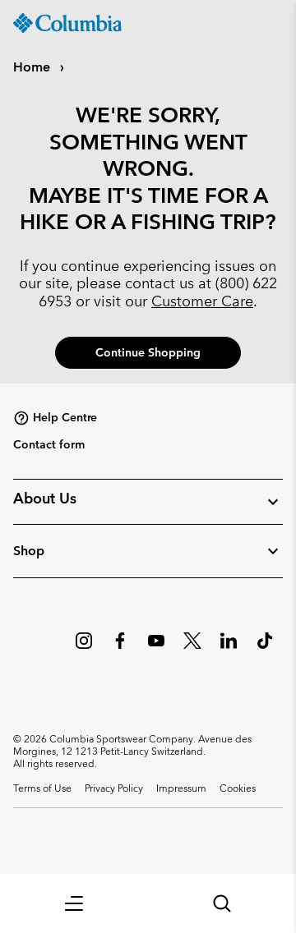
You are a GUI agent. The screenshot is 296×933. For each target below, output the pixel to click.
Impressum (181, 787)
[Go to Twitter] (192, 649)
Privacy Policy (114, 787)
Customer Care (202, 301)
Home (33, 67)
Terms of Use (42, 787)
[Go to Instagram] (84, 649)
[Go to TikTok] (265, 649)
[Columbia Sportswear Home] (67, 23)
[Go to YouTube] (156, 649)
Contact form (49, 444)
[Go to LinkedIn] (228, 649)
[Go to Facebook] (120, 649)
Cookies (238, 787)
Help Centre (65, 417)
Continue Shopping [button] (148, 352)
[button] (74, 903)
